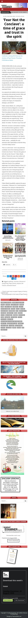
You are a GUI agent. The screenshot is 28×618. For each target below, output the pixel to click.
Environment (11, 311)
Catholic (8, 304)
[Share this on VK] (21, 276)
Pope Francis (12, 283)
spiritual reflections (12, 323)
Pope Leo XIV (3, 319)
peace (2, 317)
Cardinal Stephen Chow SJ (18, 302)
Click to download (13, 540)
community (15, 306)
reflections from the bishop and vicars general (11, 321)
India (16, 313)
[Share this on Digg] (24, 276)
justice (2, 315)
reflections (10, 319)
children (21, 304)
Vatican (22, 16)
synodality (20, 323)
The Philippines (19, 325)
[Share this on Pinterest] (16, 276)
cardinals (10, 281)
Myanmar (15, 315)
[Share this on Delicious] (15, 278)
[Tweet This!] (8, 276)
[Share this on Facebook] (11, 276)
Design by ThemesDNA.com (14, 616)
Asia (5, 16)
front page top (23, 311)
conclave (16, 281)
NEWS (14, 16)
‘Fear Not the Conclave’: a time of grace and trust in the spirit (14, 28)
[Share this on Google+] (13, 276)
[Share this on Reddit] (19, 276)
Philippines (7, 317)
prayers (19, 283)
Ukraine (14, 327)
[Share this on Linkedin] (13, 278)
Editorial (23, 309)
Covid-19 (21, 306)
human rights (10, 313)
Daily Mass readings (5, 309)
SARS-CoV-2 (3, 323)
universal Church (11, 285)
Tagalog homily (4, 325)
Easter (17, 309)
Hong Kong (9, 16)
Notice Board (21, 315)
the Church (11, 325)
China (2, 306)
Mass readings (9, 315)
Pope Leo (20, 317)
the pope (3, 327)
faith (17, 311)
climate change (8, 306)
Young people (4, 329)
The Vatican (8, 327)
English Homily (4, 311)
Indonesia (20, 313)
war (23, 327)
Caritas (2, 304)
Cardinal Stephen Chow (6, 302)
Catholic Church (14, 304)
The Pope (18, 16)
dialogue (13, 309)
